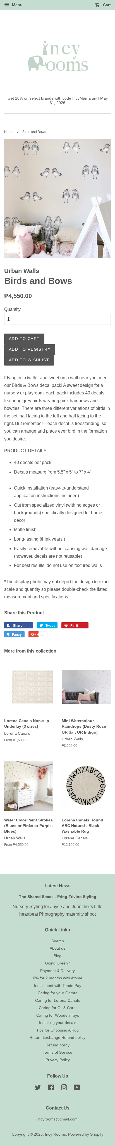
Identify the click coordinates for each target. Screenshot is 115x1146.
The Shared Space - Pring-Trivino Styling (57, 897)
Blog (57, 956)
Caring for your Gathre (58, 993)
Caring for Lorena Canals (57, 1000)
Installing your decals (57, 1023)
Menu (17, 5)
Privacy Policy (57, 1060)
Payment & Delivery (57, 971)
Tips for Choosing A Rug (57, 1030)
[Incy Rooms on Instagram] (64, 1089)
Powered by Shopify (85, 1134)
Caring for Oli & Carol (57, 1008)
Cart (106, 5)
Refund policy (57, 1045)
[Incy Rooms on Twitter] (38, 1089)
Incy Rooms (55, 1134)
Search (57, 941)
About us (57, 948)
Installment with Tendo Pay (57, 986)
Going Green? (57, 963)
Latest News (58, 885)
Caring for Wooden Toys (57, 1015)
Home (8, 132)
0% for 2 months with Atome (57, 978)
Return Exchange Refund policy (57, 1037)
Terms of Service (57, 1052)
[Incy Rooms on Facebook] (51, 1089)
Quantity (12, 309)
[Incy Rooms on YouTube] (77, 1089)
